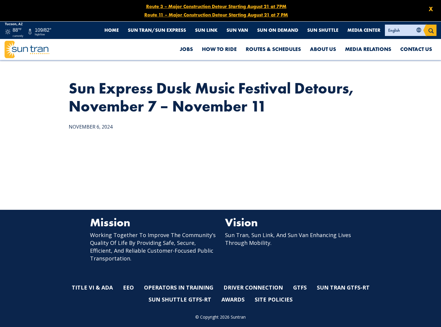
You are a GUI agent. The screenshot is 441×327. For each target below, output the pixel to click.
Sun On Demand (277, 30)
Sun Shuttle (322, 30)
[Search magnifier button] (431, 30)
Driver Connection (253, 287)
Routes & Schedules (273, 49)
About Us (323, 49)
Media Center (363, 30)
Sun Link (206, 30)
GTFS (300, 287)
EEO (128, 287)
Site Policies (273, 299)
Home (111, 30)
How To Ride (219, 49)
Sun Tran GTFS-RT (343, 287)
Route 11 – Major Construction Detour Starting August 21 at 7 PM (216, 15)
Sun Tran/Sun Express (157, 30)
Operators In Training (178, 287)
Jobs (186, 49)
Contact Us (416, 49)
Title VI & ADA (92, 287)
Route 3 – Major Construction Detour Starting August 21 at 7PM (216, 6)
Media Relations (368, 49)
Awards (232, 299)
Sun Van (237, 30)
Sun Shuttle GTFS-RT (179, 299)
